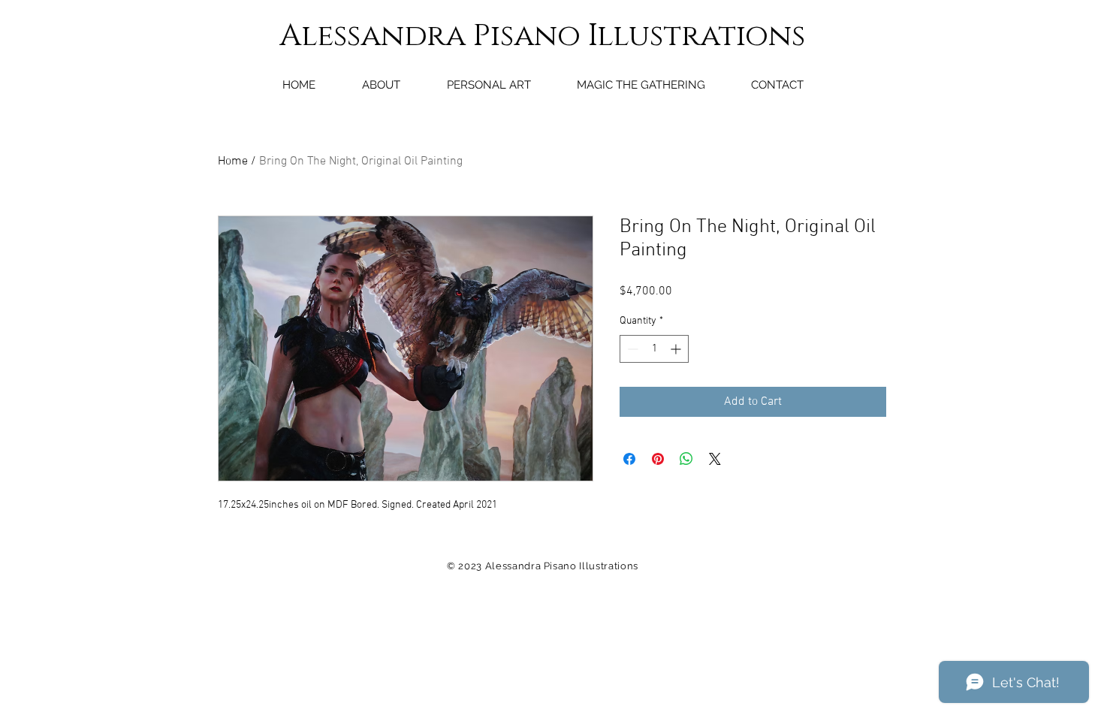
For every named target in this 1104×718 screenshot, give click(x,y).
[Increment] (677, 349)
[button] (489, 84)
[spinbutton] (654, 349)
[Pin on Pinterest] (658, 459)
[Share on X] (715, 459)
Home (233, 161)
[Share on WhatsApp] (686, 459)
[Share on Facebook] (629, 459)
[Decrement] (631, 349)
